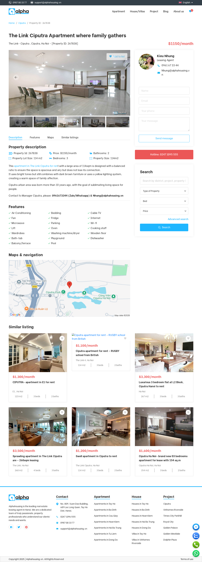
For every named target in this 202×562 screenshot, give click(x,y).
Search (166, 227)
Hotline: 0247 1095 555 (164, 154)
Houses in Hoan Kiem (142, 516)
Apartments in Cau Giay (106, 516)
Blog (165, 11)
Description (15, 137)
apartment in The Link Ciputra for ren (35, 166)
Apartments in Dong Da (106, 539)
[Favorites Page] (190, 11)
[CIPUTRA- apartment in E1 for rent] (38, 352)
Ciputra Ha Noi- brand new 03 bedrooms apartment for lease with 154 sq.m (163, 458)
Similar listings (69, 137)
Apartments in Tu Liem (105, 534)
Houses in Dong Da (141, 528)
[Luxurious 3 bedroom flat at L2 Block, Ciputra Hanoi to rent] (164, 352)
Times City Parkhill (172, 516)
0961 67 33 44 (170, 65)
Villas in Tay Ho (139, 534)
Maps (51, 137)
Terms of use (187, 559)
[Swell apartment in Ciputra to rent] (101, 426)
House (136, 496)
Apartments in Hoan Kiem (106, 522)
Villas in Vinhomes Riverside (141, 541)
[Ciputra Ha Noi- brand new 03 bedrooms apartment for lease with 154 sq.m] (164, 426)
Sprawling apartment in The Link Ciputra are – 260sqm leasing (37, 458)
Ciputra (22, 23)
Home (12, 23)
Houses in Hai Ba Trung (143, 522)
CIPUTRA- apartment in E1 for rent (34, 382)
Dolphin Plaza (170, 539)
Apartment (102, 496)
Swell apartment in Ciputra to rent (96, 456)
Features (35, 137)
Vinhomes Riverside (173, 510)
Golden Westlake (171, 534)
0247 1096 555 (68, 516)
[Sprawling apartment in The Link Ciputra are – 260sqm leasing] (38, 426)
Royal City (168, 522)
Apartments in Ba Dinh (105, 510)
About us (178, 11)
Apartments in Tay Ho (104, 504)
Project (154, 11)
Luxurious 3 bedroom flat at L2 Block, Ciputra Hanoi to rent (161, 384)
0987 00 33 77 (20, 2)
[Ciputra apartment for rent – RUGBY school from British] (101, 336)
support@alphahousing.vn (48, 2)
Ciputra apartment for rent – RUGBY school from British (97, 353)
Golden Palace (170, 528)
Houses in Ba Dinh (141, 510)
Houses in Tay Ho (140, 504)
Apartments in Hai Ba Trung (107, 528)
